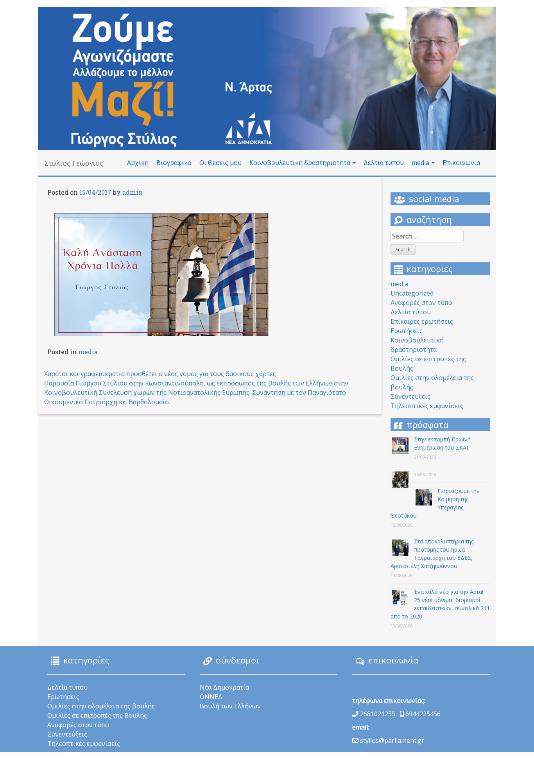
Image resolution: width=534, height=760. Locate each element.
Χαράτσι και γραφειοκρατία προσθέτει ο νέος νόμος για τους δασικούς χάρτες (160, 373)
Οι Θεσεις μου (220, 162)
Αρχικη (138, 162)
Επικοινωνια (461, 162)
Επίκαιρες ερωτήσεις (422, 321)
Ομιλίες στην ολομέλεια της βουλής (101, 706)
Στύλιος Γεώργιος (73, 163)
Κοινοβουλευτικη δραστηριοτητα (300, 162)
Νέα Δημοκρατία (224, 687)
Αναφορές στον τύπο (421, 302)
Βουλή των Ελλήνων (230, 706)
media (421, 162)
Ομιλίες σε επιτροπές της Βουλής (97, 715)
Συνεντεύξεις (410, 396)
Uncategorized (412, 293)
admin (132, 192)
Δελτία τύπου (411, 312)
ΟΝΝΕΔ (211, 696)
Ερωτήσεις (407, 330)
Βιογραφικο (174, 162)
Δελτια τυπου (384, 162)
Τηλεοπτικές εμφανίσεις (427, 406)
